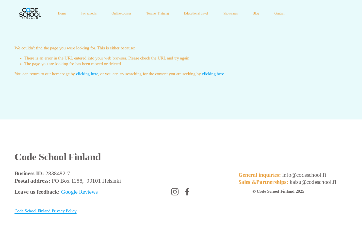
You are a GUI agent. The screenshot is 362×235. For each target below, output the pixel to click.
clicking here (87, 73)
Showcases (230, 13)
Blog (256, 13)
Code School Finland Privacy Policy (46, 210)
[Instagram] (175, 192)
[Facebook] (187, 192)
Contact (279, 13)
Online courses (121, 13)
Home (62, 13)
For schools (89, 13)
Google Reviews (79, 192)
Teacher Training (157, 13)
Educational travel (196, 13)
